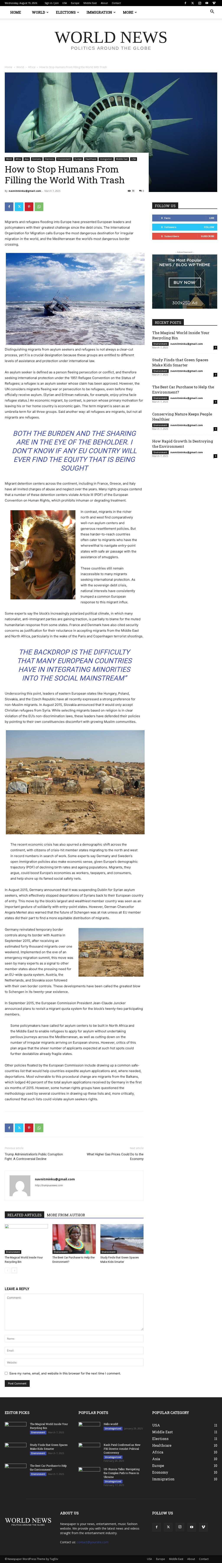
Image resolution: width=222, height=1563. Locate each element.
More (128, 12)
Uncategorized (113, 1428)
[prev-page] (7, 1270)
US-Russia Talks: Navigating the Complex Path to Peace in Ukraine (122, 1473)
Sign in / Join (52, 3)
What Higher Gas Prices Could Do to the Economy (115, 1156)
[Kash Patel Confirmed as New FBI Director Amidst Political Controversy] (89, 1449)
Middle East (90, 3)
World (38, 12)
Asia (27, 159)
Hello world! (111, 1424)
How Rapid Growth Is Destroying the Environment (182, 444)
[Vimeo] (214, 3)
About (104, 3)
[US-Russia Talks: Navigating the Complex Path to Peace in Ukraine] (89, 1473)
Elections (66, 12)
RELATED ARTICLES (24, 1215)
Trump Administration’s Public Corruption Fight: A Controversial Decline (34, 1156)
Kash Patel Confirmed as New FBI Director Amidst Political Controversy (122, 1448)
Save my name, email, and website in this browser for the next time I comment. (65, 1373)
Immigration (99, 12)
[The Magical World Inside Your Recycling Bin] (26, 1239)
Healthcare (90, 159)
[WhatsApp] (39, 206)
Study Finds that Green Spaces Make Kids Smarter (180, 362)
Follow (209, 227)
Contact (116, 3)
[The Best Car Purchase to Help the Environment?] (74, 1239)
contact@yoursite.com (92, 1542)
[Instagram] (199, 3)
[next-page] (14, 1270)
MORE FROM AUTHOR (66, 1215)
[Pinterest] (29, 206)
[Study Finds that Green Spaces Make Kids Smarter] (122, 1239)
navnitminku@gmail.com (25, 190)
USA (64, 3)
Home (15, 12)
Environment (64, 159)
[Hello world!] (89, 1429)
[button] (212, 12)
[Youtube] (207, 3)
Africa (31, 67)
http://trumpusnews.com (49, 1185)
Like (211, 218)
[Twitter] (192, 3)
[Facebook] (185, 3)
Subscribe (207, 236)
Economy (36, 159)
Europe (75, 3)
